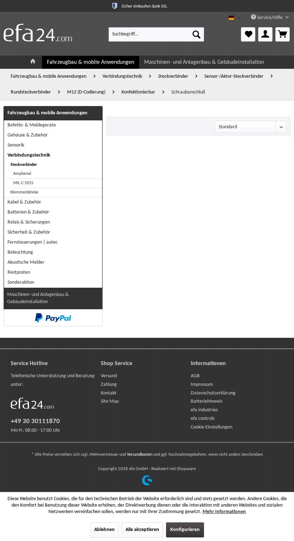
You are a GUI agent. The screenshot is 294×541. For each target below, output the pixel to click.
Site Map (110, 401)
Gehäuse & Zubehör (28, 135)
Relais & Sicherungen (29, 222)
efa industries (204, 410)
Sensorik (16, 145)
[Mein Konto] (265, 34)
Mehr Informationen (224, 511)
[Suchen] (196, 34)
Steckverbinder (23, 165)
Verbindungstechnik (29, 155)
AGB (195, 376)
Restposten (19, 272)
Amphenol (22, 174)
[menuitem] (156, 34)
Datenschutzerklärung (213, 393)
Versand (109, 376)
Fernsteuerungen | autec (33, 242)
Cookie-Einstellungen (211, 427)
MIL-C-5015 (23, 183)
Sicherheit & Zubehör (29, 232)
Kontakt (109, 393)
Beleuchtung (20, 252)
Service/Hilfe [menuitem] (270, 17)
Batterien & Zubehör (28, 212)
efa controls (202, 418)
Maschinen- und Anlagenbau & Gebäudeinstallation (38, 298)
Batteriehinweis (206, 401)
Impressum (202, 384)
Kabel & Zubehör (24, 202)
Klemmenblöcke (24, 192)
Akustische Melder (26, 262)
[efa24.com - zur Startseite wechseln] (38, 33)
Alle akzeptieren (142, 529)
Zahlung (109, 384)
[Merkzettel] (248, 34)
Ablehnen (104, 529)
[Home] (33, 62)
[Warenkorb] (282, 34)
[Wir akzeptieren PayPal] (53, 317)
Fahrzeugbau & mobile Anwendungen (47, 113)
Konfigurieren (185, 529)
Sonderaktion (21, 282)
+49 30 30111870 (35, 421)
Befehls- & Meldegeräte (32, 125)
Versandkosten (139, 455)
